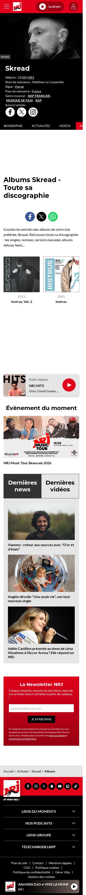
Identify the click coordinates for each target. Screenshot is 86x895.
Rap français (39, 96)
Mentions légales (60, 863)
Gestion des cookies (41, 877)
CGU (27, 867)
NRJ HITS (36, 385)
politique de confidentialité (22, 738)
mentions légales (57, 735)
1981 (30, 77)
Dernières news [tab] (22, 486)
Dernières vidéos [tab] (60, 486)
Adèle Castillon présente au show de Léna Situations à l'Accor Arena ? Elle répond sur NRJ (41, 652)
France (36, 91)
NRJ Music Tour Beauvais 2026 (27, 463)
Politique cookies (47, 867)
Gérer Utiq (62, 872)
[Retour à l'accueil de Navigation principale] (17, 6)
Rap (39, 100)
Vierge (19, 86)
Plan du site (19, 863)
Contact (37, 863)
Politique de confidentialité (31, 872)
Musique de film (19, 100)
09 (24, 77)
